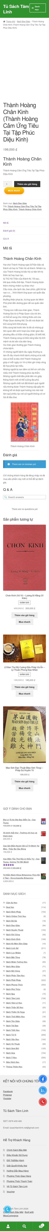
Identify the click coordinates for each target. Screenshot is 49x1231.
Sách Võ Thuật (13, 1044)
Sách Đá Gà (11, 920)
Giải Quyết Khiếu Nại (17, 1165)
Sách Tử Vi (11, 1034)
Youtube (7, 1098)
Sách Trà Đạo (12, 1025)
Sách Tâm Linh (13, 998)
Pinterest (7, 1094)
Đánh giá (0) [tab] (9, 230)
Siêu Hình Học (12, 1062)
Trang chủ (10, 21)
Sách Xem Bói (12, 1048)
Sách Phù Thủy (13, 989)
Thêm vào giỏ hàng (27, 184)
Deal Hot (10, 907)
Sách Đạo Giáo (23, 21)
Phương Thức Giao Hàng (19, 1176)
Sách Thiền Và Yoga (15, 1012)
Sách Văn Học (12, 1039)
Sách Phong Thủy (14, 984)
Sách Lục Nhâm (13, 952)
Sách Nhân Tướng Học (16, 962)
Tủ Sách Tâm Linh (16, 9)
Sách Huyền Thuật (14, 930)
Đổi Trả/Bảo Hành (15, 1160)
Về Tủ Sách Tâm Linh (17, 1186)
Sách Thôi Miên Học (15, 1016)
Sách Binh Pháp (13, 911)
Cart (38, 1224)
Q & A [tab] (6, 238)
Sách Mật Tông (13, 957)
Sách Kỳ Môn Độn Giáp (16, 943)
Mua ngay (14, 190)
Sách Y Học (11, 1057)
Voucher (11, 1191)
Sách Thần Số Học (14, 1007)
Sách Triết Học (13, 1030)
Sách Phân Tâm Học (15, 975)
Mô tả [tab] (5, 222)
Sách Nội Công (13, 971)
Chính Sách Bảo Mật (17, 1150)
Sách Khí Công (13, 934)
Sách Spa (10, 993)
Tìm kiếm (24, 1226)
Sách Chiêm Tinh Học (16, 916)
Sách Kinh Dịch (13, 939)
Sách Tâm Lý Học (14, 1002)
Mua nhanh (24, 621)
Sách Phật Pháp (13, 980)
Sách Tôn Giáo (13, 1021)
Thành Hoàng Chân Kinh (30, 209)
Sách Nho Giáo (13, 966)
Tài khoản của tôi (8, 1226)
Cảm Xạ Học (11, 902)
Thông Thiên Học (14, 1066)
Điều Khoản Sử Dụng (17, 1155)
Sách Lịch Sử (12, 948)
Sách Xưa (10, 1053)
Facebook (8, 1091)
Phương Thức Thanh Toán (19, 1181)
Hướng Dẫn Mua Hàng (18, 1170)
